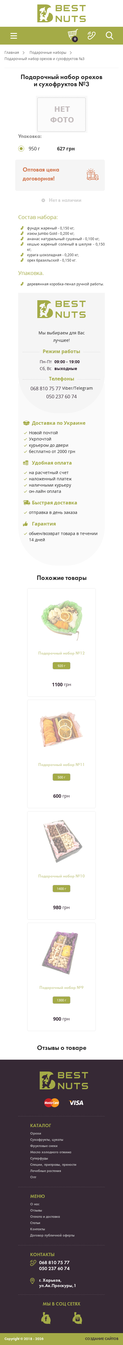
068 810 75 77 (45, 388)
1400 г (61, 888)
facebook (46, 1318)
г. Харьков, (50, 1280)
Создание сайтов (102, 1339)
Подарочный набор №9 (61, 988)
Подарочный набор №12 (61, 653)
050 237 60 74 (61, 396)
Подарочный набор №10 (61, 876)
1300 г (61, 1000)
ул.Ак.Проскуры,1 (57, 1286)
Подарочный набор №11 (61, 765)
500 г (61, 777)
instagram (77, 1318)
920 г (61, 665)
